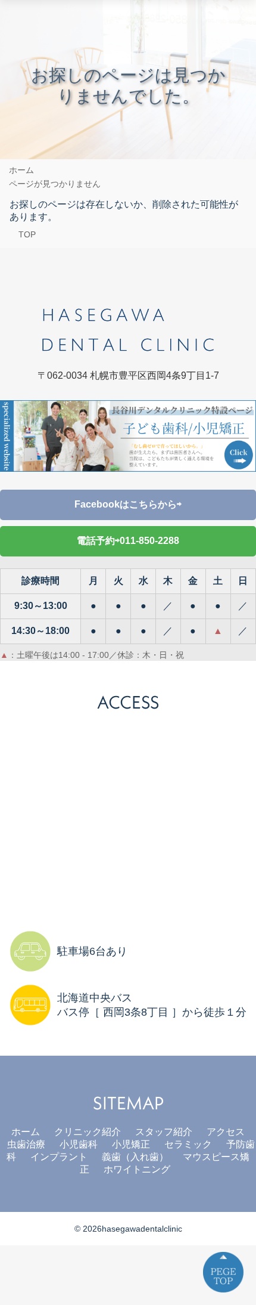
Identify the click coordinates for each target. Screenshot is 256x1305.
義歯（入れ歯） (135, 1157)
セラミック (188, 1144)
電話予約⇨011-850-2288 (128, 541)
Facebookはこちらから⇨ (128, 504)
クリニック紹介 (87, 1132)
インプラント (59, 1157)
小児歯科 (79, 1144)
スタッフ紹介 (163, 1132)
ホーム (25, 1132)
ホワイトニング (137, 1169)
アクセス (226, 1132)
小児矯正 (131, 1144)
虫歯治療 (26, 1144)
